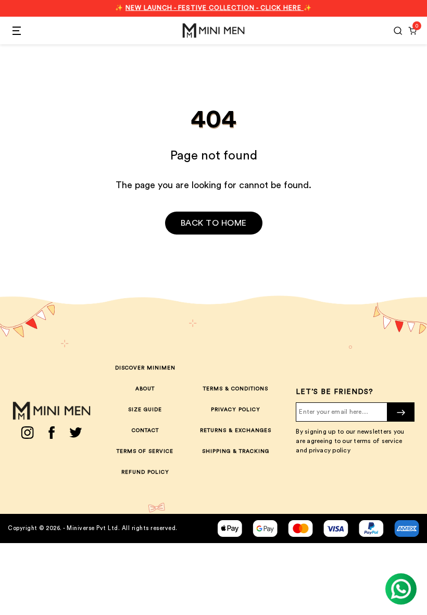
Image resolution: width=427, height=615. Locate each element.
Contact (145, 430)
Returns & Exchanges (235, 430)
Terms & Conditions (235, 388)
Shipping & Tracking (235, 451)
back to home (214, 223)
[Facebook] (51, 432)
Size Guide (145, 409)
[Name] (401, 412)
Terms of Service (145, 451)
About (145, 388)
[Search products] (398, 30)
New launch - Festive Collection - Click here (214, 8)
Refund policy (145, 472)
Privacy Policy (235, 409)
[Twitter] (75, 432)
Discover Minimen (145, 368)
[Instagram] (27, 432)
